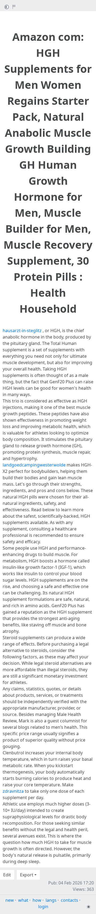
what (23, 900)
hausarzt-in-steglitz (22, 330)
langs (51, 900)
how (37, 900)
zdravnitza (13, 791)
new (9, 900)
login (43, 906)
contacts (69, 900)
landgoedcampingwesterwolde (34, 465)
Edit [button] (7, 875)
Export (26, 875)
